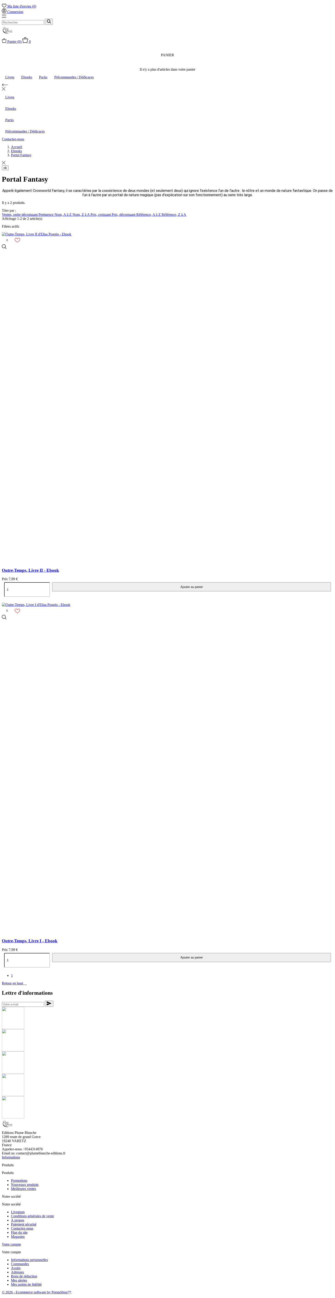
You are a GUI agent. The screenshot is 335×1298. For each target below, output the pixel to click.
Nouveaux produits (25, 1185)
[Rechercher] (49, 22)
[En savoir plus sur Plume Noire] (13, 1095)
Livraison (18, 1212)
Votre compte (11, 1244)
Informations (11, 1157)
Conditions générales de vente (32, 1216)
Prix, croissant (101, 214)
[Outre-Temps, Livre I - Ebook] (4, 618)
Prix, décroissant (124, 214)
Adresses (17, 1272)
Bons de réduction (24, 1276)
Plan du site (19, 1232)
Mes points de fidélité (26, 1284)
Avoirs (16, 1268)
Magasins (18, 1237)
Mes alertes (19, 1280)
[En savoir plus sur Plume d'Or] (13, 1072)
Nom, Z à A (81, 214)
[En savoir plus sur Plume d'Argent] (13, 1028)
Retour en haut (14, 983)
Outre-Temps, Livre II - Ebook (30, 570)
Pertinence (46, 214)
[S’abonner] (49, 1004)
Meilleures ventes (23, 1189)
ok (5, 168)
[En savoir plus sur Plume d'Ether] (13, 1117)
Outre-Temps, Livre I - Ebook (29, 940)
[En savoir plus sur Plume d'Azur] (13, 1050)
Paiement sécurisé (23, 1224)
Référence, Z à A (174, 214)
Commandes (20, 1264)
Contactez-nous (13, 139)
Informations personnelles (29, 1260)
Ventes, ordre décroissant (20, 214)
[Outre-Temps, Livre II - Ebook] (4, 248)
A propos (17, 1220)
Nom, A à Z (63, 214)
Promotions (19, 1180)
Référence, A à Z (149, 214)
